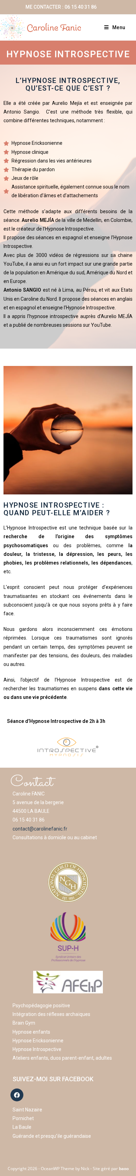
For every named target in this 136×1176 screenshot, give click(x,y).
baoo (124, 1168)
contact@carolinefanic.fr (40, 829)
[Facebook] (16, 1095)
